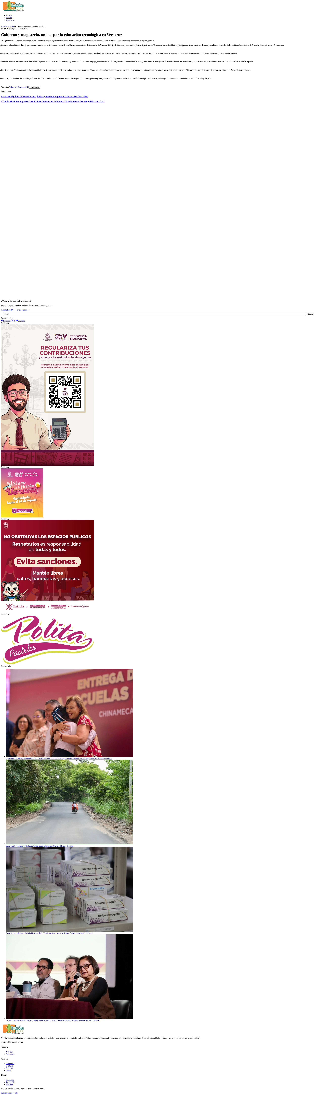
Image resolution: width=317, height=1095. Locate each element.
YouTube (9, 1084)
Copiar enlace (34, 87)
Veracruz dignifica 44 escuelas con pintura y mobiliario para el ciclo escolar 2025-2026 (44, 96)
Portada (9, 15)
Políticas (9, 1068)
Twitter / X (10, 1082)
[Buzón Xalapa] (13, 11)
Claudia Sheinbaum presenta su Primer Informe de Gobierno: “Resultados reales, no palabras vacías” (53, 101)
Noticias (9, 18)
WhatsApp (13, 87)
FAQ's (8, 1070)
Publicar (4, 1093)
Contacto (9, 1066)
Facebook (22, 87)
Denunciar (10, 1064)
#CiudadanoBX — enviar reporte (15, 310)
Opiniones (10, 20)
